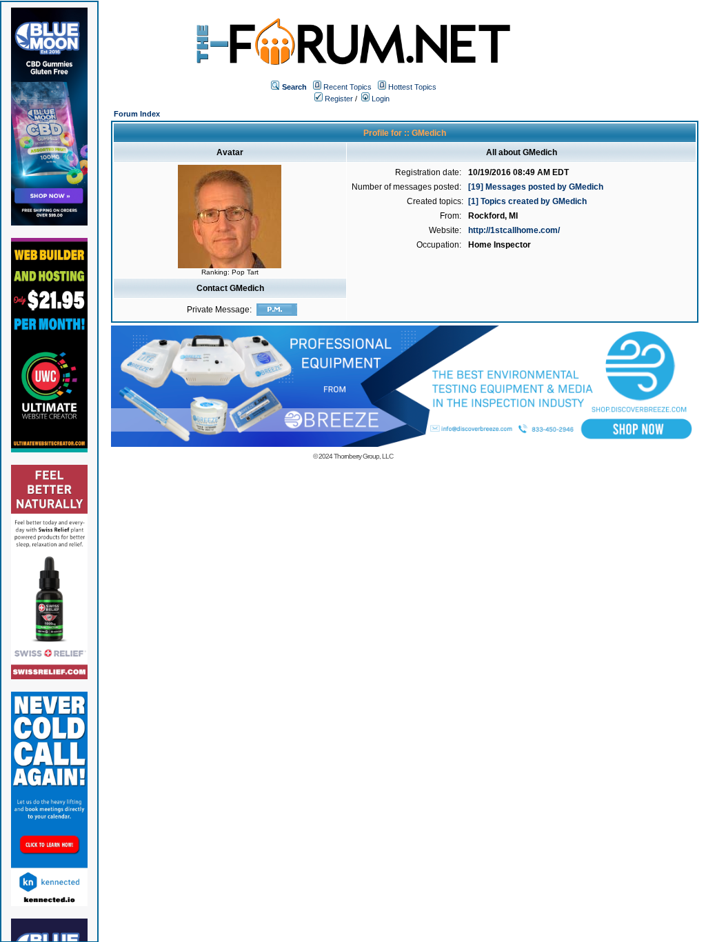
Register (338, 98)
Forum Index (137, 114)
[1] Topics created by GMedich (527, 201)
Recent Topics (347, 87)
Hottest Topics (412, 87)
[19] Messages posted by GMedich (535, 187)
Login (380, 98)
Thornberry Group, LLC (363, 456)
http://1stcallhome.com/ (514, 230)
